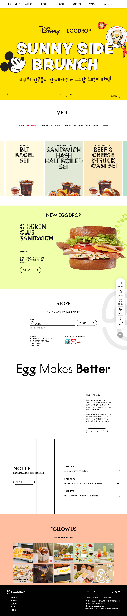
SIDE (88, 125)
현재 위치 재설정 (39, 328)
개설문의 (95, 597)
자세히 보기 (26, 270)
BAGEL (68, 125)
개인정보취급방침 (106, 597)
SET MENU (32, 125)
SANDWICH (46, 125)
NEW (21, 125)
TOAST (58, 125)
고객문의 (88, 597)
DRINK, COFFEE (100, 125)
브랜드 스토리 (93, 431)
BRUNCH (78, 125)
